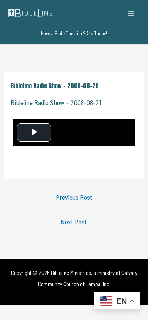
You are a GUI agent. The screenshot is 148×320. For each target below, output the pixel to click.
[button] (74, 34)
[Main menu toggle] (131, 13)
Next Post (74, 222)
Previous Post (74, 197)
